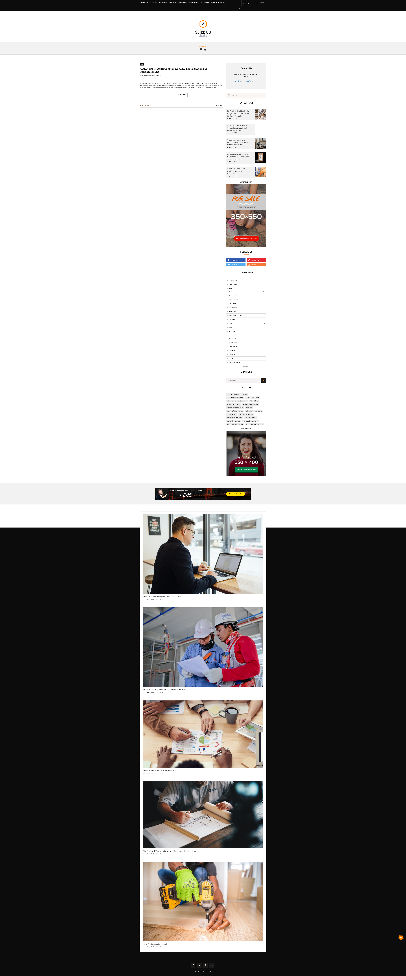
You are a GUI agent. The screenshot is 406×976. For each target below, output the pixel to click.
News (247, 335)
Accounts (249, 407)
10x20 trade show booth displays (237, 394)
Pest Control (247, 343)
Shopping (247, 350)
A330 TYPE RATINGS (233, 404)
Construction (162, 2)
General (207, 2)
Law (247, 327)
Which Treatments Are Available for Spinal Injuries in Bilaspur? (238, 171)
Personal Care (247, 339)
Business (153, 2)
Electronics (173, 2)
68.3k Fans (236, 265)
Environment (183, 2)
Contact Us (220, 2)
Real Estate (247, 346)
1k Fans (234, 260)
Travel (247, 358)
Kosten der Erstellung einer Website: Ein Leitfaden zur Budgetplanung (173, 70)
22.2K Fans (256, 265)
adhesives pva (231, 414)
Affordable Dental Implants (254, 424)
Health (247, 323)
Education (247, 303)
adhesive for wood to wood (235, 411)
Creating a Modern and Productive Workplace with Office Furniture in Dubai (237, 142)
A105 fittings (254, 401)
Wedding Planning (247, 362)
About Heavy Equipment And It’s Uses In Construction (164, 690)
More (213, 2)
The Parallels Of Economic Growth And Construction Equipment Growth (171, 851)
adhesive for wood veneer (254, 411)
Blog (141, 64)
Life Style (247, 331)
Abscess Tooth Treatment (235, 407)
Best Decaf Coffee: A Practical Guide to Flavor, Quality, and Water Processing (238, 156)
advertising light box (233, 421)
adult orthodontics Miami (234, 417)
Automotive (144, 2)
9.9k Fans (255, 260)
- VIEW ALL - (246, 367)
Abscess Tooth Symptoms (250, 404)
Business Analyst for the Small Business (158, 770)
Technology (247, 354)
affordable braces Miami (250, 421)
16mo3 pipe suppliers (252, 398)
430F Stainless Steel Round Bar (237, 401)
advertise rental (251, 417)
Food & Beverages (195, 2)
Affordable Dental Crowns (235, 424)
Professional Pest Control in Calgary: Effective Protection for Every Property (238, 113)
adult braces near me (246, 414)
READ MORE (181, 95)
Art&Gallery (247, 280)
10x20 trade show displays (235, 398)
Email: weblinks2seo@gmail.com (246, 81)
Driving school (247, 300)
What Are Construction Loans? (155, 944)
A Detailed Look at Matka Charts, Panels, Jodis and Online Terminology (237, 127)
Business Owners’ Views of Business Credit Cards (162, 597)
